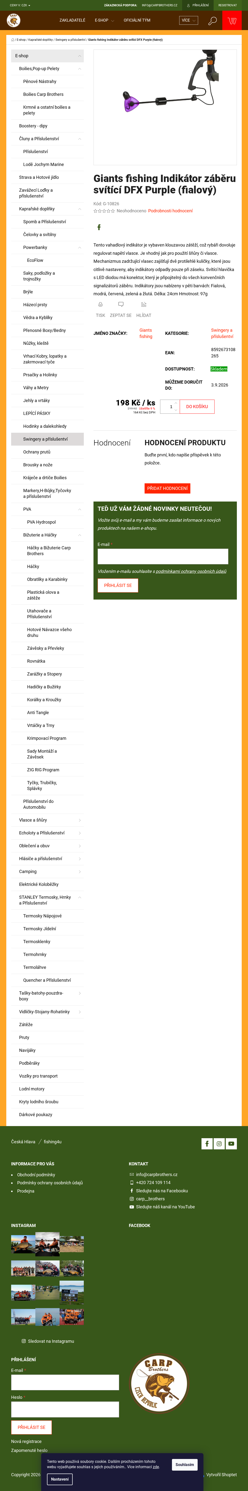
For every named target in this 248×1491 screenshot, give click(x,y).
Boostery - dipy (33, 125)
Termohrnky (34, 954)
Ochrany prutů (36, 451)
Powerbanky (35, 247)
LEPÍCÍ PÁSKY (36, 413)
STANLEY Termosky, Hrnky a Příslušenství (45, 900)
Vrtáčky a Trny (40, 725)
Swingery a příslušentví (45, 439)
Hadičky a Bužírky (44, 686)
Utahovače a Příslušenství (39, 613)
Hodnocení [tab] (112, 443)
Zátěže (26, 1024)
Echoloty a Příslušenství (41, 832)
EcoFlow (35, 260)
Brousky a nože (38, 464)
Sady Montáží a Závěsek (42, 754)
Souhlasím (185, 1464)
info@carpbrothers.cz (157, 1174)
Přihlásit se (118, 585)
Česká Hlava (23, 1141)
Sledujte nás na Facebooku (162, 1190)
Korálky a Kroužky (44, 699)
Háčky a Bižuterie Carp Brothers (49, 550)
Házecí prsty (35, 304)
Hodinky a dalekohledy (45, 426)
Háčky (33, 566)
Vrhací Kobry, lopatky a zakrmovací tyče (45, 359)
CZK (25, 5)
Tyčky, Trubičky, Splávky (42, 785)
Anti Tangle (38, 712)
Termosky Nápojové (42, 915)
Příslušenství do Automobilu (38, 804)
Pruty (24, 1037)
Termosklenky (36, 941)
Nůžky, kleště (36, 343)
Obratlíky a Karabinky (47, 579)
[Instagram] (219, 1143)
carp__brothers (150, 1198)
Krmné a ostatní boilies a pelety (46, 110)
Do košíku (197, 406)
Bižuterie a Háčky (40, 534)
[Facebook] (99, 227)
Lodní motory (32, 1088)
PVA (27, 509)
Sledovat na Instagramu (51, 1341)
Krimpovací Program (46, 738)
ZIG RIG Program (43, 769)
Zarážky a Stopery (44, 673)
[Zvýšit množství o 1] (175, 403)
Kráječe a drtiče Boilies (45, 477)
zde (156, 1467)
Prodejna (25, 1191)
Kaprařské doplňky (37, 208)
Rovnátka (36, 661)
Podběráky (29, 1063)
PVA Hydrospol (41, 522)
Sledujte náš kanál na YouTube (165, 1206)
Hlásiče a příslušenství (40, 858)
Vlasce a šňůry (33, 820)
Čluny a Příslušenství (39, 138)
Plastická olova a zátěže (43, 595)
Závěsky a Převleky (45, 648)
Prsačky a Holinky (40, 374)
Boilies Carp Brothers (43, 94)
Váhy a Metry (36, 387)
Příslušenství (35, 151)
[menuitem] (72, 20)
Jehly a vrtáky (36, 400)
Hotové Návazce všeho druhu (49, 632)
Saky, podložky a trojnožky (39, 276)
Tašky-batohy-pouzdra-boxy (41, 995)
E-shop (21, 55)
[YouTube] (231, 1143)
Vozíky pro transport (38, 1076)
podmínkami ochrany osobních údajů (191, 571)
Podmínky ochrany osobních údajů (50, 1182)
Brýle (28, 291)
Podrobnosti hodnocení (170, 210)
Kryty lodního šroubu (38, 1101)
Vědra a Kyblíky (38, 317)
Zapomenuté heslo (29, 1450)
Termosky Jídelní (39, 928)
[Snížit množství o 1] (175, 410)
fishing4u (53, 1141)
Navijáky (27, 1050)
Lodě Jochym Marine (43, 164)
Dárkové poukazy (35, 1114)
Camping (28, 871)
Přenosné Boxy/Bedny (44, 330)
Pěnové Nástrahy (39, 81)
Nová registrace (26, 1441)
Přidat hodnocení (167, 488)
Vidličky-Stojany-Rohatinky (44, 1011)
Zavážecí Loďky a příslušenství (36, 193)
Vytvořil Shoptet (221, 1474)
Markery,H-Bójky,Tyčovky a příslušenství (47, 493)
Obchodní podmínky (36, 1174)
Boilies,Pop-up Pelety (39, 68)
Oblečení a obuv (34, 845)
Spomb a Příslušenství (44, 221)
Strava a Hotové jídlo (39, 177)
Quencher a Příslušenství (47, 980)
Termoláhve (34, 967)
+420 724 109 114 (153, 1182)
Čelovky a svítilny (39, 234)
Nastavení (60, 1479)
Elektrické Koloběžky (39, 884)
